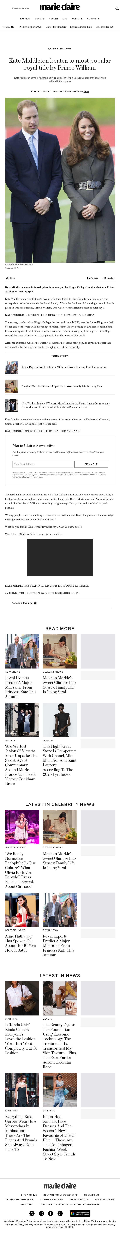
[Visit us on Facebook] (50, 1213)
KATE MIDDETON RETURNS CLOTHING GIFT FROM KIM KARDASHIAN (50, 314)
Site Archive (29, 1195)
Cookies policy (104, 1200)
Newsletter (109, 278)
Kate (75, 494)
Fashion (25, 19)
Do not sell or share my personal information (69, 1204)
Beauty (39, 19)
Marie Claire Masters (56, 27)
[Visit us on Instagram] (41, 1213)
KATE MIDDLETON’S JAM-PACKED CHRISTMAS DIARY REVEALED (47, 585)
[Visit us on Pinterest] (60, 1213)
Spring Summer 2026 (81, 27)
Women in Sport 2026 (30, 27)
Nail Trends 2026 (105, 27)
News (86, 92)
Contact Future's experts (60, 1195)
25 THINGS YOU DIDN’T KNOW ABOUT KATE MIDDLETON (42, 593)
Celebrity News (60, 49)
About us (26, 1204)
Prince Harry (67, 326)
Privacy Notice (91, 472)
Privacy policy (79, 1200)
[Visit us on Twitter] (32, 1213)
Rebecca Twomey (42, 92)
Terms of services (45, 472)
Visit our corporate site (103, 1221)
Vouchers (93, 19)
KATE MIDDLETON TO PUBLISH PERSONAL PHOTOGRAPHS (42, 431)
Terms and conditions (20, 1200)
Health (53, 19)
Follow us (94, 278)
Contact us (91, 1195)
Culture (77, 19)
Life (65, 19)
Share (12, 278)
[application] (60, 557)
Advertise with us (51, 1200)
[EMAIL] (35, 603)
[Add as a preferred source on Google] (90, 1213)
